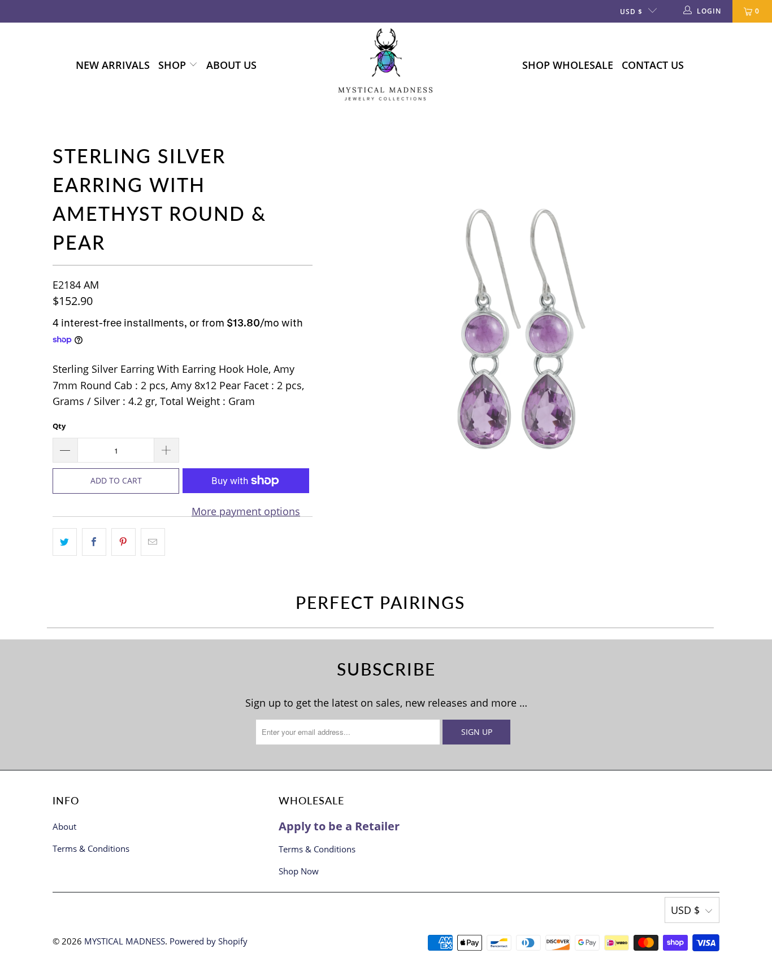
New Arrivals (113, 65)
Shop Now (299, 871)
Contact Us (653, 65)
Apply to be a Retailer (339, 826)
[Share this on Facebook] (94, 542)
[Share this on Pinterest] (123, 542)
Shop (173, 65)
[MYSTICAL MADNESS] (386, 65)
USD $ (631, 11)
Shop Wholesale (567, 65)
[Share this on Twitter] (65, 542)
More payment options (246, 511)
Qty (59, 426)
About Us (231, 65)
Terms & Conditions (91, 848)
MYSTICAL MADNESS (124, 941)
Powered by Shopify (209, 941)
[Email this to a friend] (153, 542)
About (64, 826)
